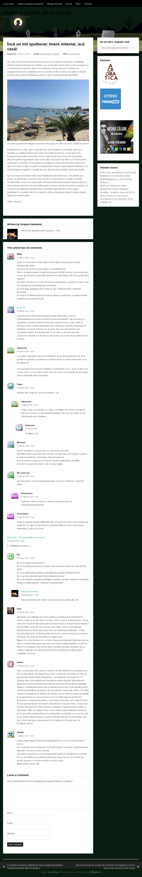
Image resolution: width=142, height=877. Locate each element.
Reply (32, 257)
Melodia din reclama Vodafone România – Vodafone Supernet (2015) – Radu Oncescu (118, 192)
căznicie (55, 54)
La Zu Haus (8, 4)
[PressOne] (110, 108)
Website (10, 833)
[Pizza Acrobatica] (110, 83)
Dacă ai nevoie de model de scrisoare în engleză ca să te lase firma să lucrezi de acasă (105, 867)
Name (10, 813)
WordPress (54, 872)
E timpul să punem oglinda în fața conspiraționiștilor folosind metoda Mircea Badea (35, 867)
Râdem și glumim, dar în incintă (36, 12)
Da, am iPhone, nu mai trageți (122, 172)
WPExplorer (95, 872)
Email (9, 823)
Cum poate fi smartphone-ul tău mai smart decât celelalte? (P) (116, 199)
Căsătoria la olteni (122, 175)
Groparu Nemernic (29, 591)
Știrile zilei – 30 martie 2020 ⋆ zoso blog (26, 537)
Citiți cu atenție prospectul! (30, 4)
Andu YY (21, 307)
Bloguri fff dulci (54, 4)
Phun (78, 4)
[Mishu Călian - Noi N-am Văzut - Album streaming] (116, 152)
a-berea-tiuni (45, 54)
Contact (88, 4)
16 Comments (74, 54)
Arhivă (69, 4)
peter (102, 172)
